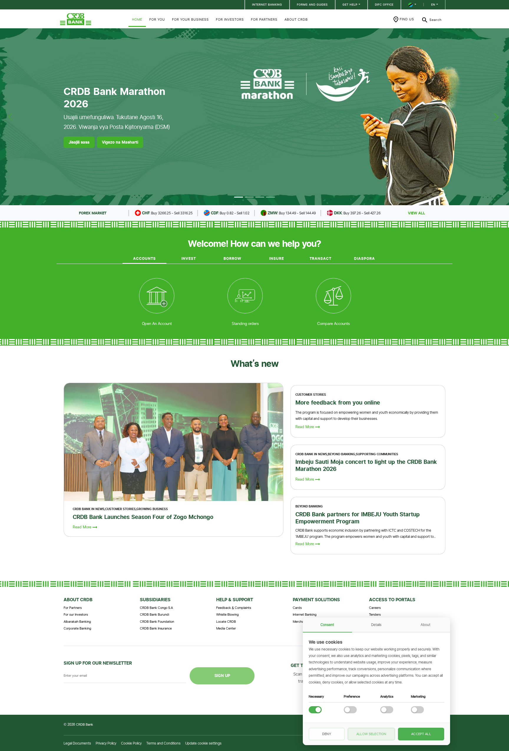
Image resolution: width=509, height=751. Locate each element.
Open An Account (157, 323)
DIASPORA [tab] (364, 258)
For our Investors (76, 614)
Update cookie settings (203, 743)
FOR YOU (157, 19)
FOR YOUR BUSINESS (190, 19)
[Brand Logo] (92, 19)
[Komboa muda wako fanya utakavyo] (259, 197)
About (425, 624)
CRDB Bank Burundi (154, 614)
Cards (297, 608)
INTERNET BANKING (267, 4)
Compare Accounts (333, 323)
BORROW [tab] (232, 258)
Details (376, 624)
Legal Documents (77, 743)
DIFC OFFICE (384, 4)
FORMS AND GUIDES (312, 4)
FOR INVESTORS (230, 19)
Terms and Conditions (163, 743)
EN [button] (433, 4)
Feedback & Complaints (233, 608)
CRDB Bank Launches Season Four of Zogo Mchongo (143, 516)
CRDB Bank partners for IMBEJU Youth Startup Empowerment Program (357, 518)
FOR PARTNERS (264, 19)
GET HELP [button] (350, 4)
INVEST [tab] (188, 258)
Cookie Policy (131, 743)
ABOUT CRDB (296, 19)
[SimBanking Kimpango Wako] (270, 197)
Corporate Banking (77, 628)
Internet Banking (304, 614)
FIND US (407, 19)
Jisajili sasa (79, 142)
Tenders (375, 614)
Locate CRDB (226, 621)
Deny (326, 734)
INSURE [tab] (276, 258)
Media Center (226, 628)
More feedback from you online (337, 402)
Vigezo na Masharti (120, 142)
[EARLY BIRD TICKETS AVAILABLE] (249, 197)
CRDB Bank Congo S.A (156, 608)
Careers (375, 608)
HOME (137, 19)
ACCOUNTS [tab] (144, 258)
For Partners (73, 608)
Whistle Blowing (227, 614)
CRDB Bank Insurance (156, 628)
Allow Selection (371, 734)
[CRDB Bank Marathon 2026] (238, 197)
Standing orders (245, 323)
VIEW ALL (416, 213)
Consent (327, 624)
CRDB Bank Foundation (157, 621)
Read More (82, 527)
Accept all (421, 734)
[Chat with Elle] (476, 718)
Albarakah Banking (77, 621)
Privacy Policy (106, 743)
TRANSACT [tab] (320, 258)
